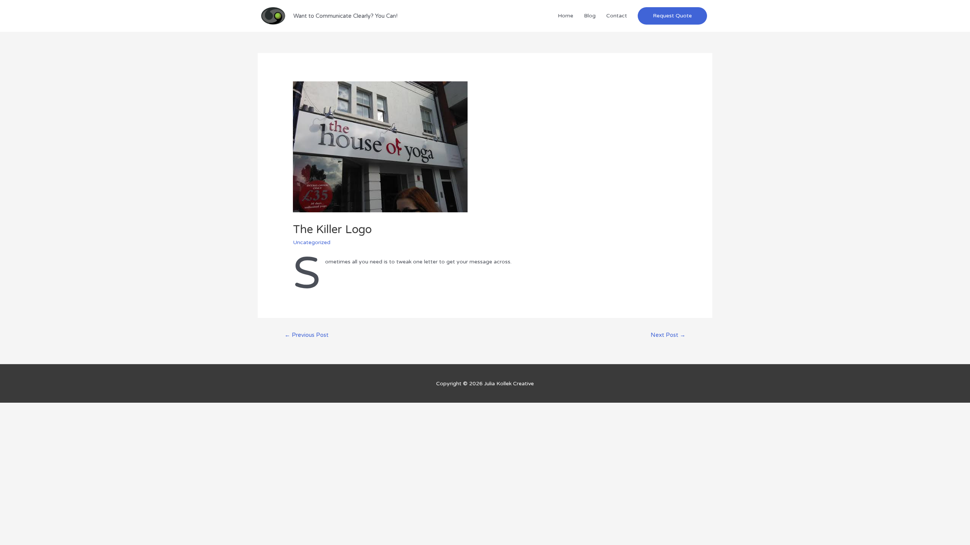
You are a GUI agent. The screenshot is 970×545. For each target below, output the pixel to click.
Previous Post (307, 335)
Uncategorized (311, 242)
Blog (590, 15)
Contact (616, 15)
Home (565, 15)
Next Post (668, 335)
